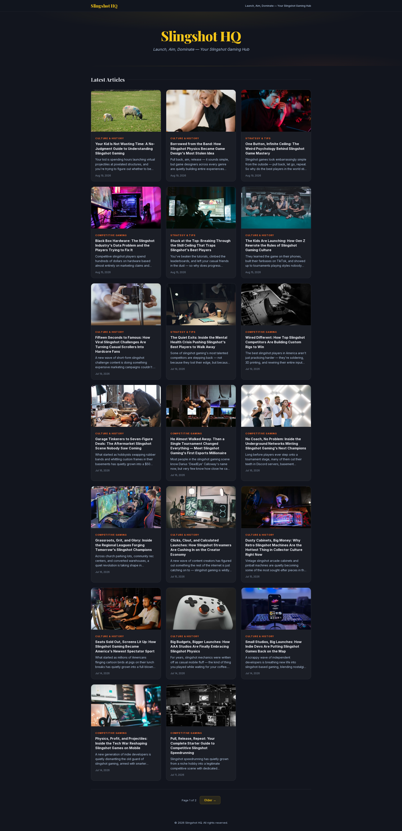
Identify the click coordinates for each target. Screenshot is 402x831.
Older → (210, 800)
